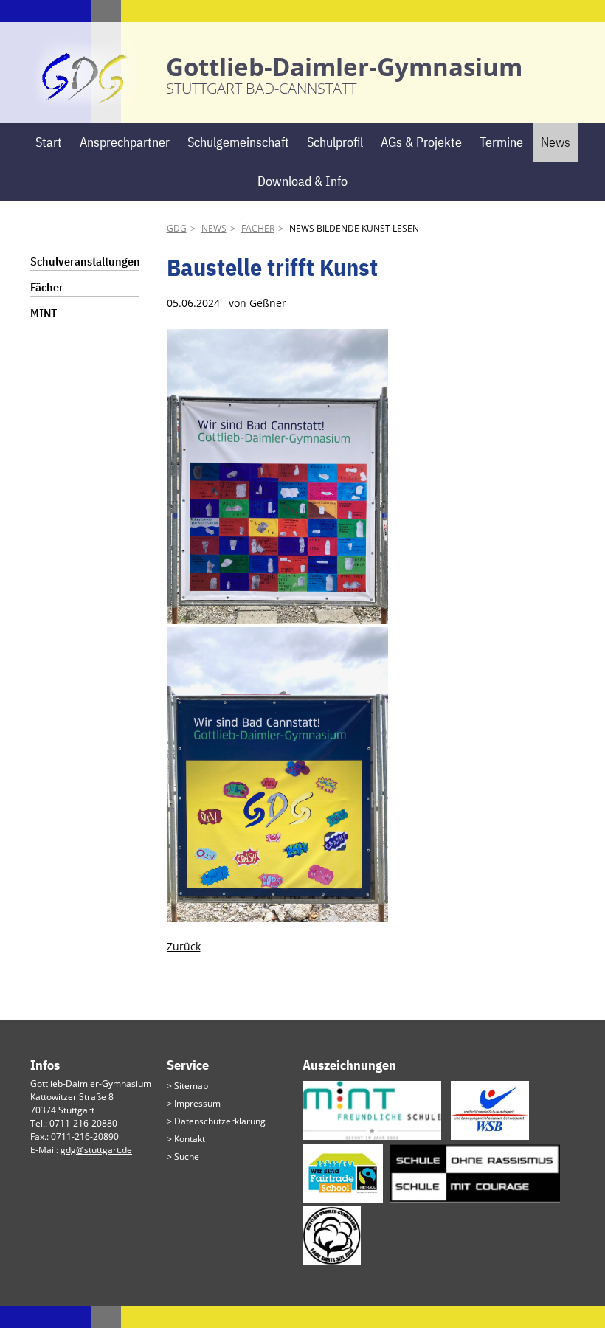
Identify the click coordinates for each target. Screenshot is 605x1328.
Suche (186, 1156)
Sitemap (191, 1085)
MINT (43, 312)
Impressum (197, 1103)
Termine (501, 142)
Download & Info (302, 181)
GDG (177, 228)
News (555, 142)
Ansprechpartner (125, 142)
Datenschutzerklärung (220, 1121)
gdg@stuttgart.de (96, 1150)
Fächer (257, 228)
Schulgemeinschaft (238, 142)
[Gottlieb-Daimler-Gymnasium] (84, 101)
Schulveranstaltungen (85, 261)
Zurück (184, 946)
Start (48, 142)
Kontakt (189, 1138)
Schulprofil (335, 142)
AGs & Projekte (421, 142)
